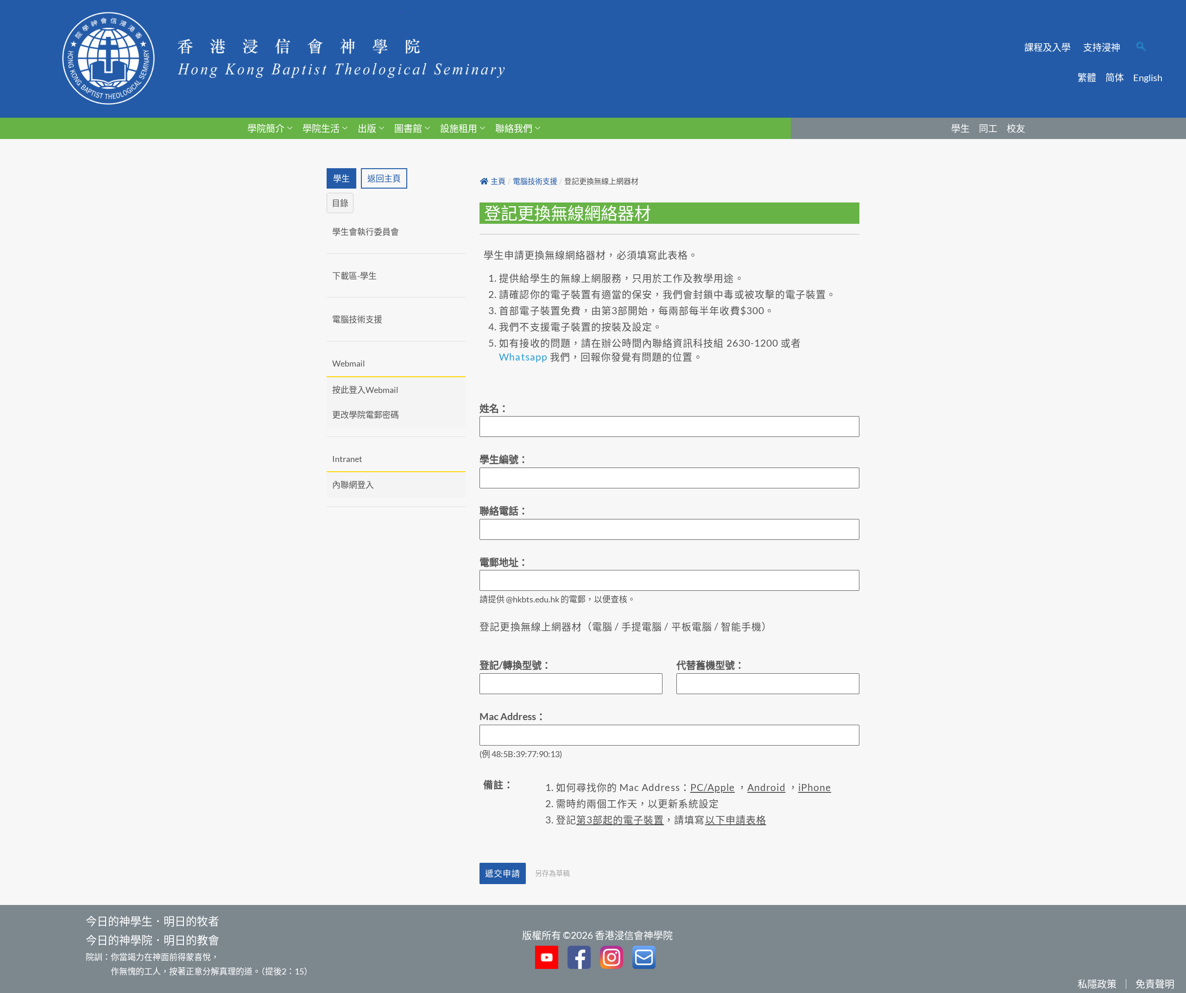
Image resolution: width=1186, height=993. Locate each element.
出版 (367, 128)
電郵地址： (503, 562)
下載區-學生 (354, 276)
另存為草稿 (552, 873)
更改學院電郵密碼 (365, 415)
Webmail (348, 363)
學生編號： (503, 459)
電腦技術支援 (357, 319)
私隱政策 (1097, 983)
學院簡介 (265, 128)
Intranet (347, 459)
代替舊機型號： (710, 664)
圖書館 (408, 128)
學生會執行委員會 (365, 232)
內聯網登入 (353, 485)
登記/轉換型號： (515, 664)
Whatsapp (523, 356)
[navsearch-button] (1141, 47)
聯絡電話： (503, 510)
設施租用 (458, 128)
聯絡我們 (513, 128)
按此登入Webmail (365, 390)
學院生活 (321, 128)
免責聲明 (1155, 983)
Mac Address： (512, 716)
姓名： (494, 408)
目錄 (340, 203)
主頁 (498, 181)
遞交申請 (502, 873)
